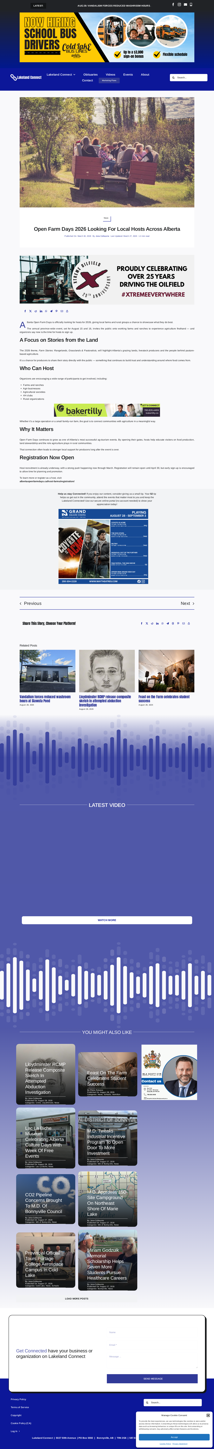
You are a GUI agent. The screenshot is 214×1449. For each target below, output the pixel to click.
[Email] (61, 311)
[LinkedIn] (41, 311)
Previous (32, 603)
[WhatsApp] (46, 311)
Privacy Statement (180, 1444)
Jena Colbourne (102, 236)
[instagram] (179, 4)
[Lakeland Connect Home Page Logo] (26, 74)
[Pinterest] (56, 311)
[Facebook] (25, 311)
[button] (208, 1415)
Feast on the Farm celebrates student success (164, 699)
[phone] (191, 4)
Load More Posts (77, 1298)
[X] (30, 311)
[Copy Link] (67, 311)
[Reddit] (35, 311)
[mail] (185, 4)
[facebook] (173, 4)
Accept (174, 1437)
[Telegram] (51, 311)
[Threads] (173, 623)
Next (185, 603)
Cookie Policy (165, 1444)
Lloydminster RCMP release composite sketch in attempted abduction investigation (105, 701)
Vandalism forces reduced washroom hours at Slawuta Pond (80, 5)
